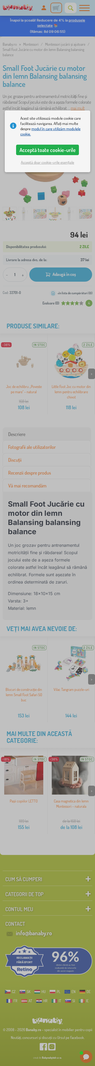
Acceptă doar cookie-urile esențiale (47, 162)
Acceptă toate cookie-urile (48, 149)
